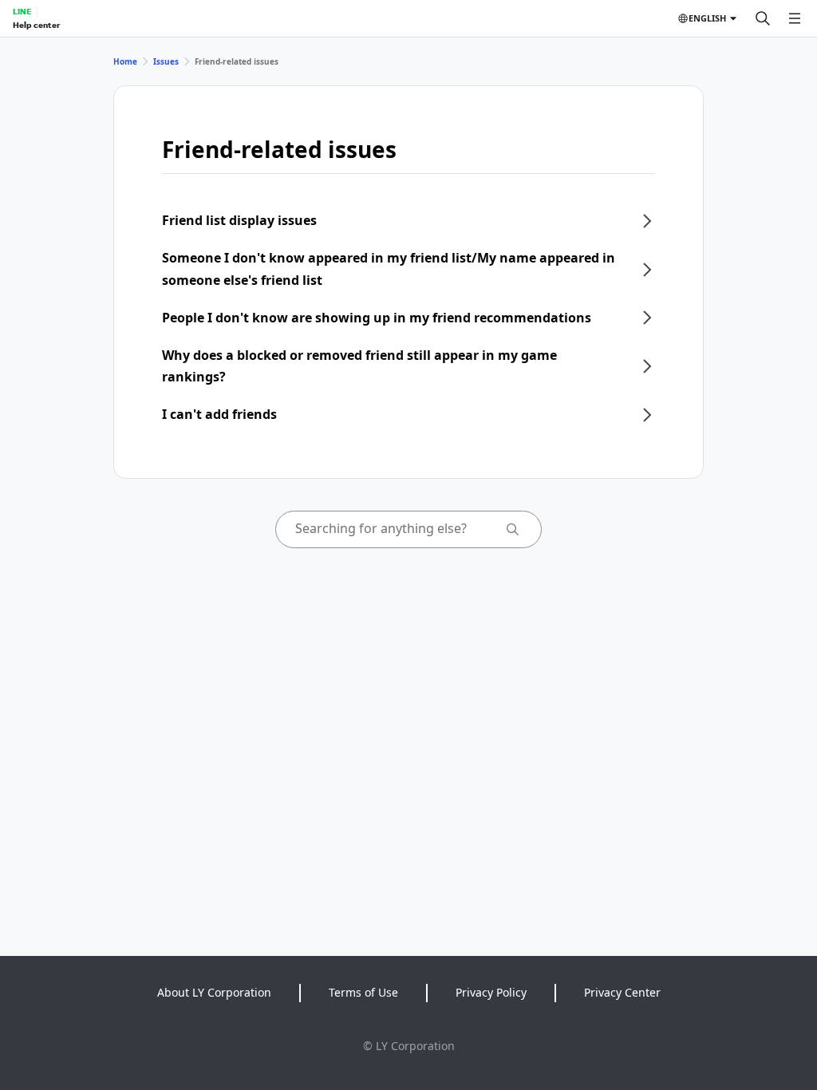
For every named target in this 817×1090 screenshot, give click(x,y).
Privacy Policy (491, 992)
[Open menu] (795, 18)
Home (125, 61)
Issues (166, 61)
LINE (22, 11)
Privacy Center (622, 992)
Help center (36, 24)
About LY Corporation (214, 992)
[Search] (763, 18)
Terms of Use (363, 992)
